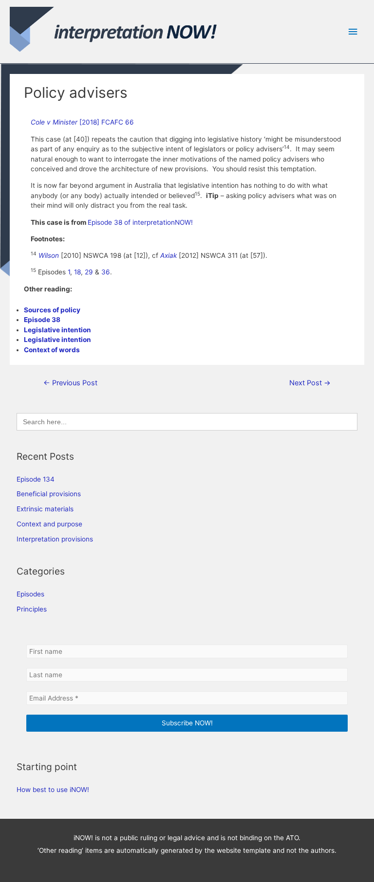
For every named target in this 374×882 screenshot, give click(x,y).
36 (105, 272)
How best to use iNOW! (53, 789)
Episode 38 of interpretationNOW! (140, 222)
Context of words (52, 350)
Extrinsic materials (45, 509)
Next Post (310, 382)
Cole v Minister (55, 122)
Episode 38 (42, 320)
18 (77, 272)
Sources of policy (52, 310)
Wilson (48, 255)
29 (89, 272)
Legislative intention (57, 330)
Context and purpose (49, 524)
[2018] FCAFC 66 (106, 122)
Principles (32, 609)
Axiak (169, 255)
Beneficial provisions (49, 494)
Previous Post (70, 382)
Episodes (30, 594)
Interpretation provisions (55, 539)
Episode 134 (36, 479)
